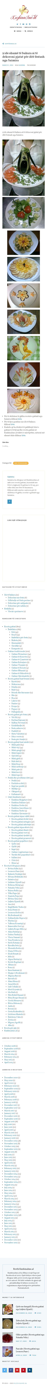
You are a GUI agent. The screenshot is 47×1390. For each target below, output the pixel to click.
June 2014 (8, 1190)
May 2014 (8, 1193)
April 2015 (8, 1163)
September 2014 (11, 1182)
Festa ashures (17, 728)
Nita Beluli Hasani (15, 995)
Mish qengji (16, 750)
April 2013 (8, 1062)
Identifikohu (16, 27)
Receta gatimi (10, 626)
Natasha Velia (13, 888)
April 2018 (8, 1094)
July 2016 (8, 1124)
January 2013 (9, 1237)
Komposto (15, 648)
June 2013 (8, 1223)
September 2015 (11, 1149)
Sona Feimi (12, 910)
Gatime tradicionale (16, 651)
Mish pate (15, 769)
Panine (14, 703)
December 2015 (10, 1141)
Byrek (14, 681)
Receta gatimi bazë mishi (18, 742)
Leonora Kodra (14, 912)
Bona (10, 967)
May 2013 (8, 1059)
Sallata (14, 857)
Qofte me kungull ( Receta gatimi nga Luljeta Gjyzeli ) (30, 1308)
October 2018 (9, 1046)
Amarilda (12, 984)
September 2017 (11, 1108)
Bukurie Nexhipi (15, 874)
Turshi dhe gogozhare (21, 855)
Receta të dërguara (12, 866)
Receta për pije (10, 1028)
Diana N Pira (13, 951)
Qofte (13, 844)
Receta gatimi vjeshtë (20, 835)
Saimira (22, 65)
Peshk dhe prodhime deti (19, 778)
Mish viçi (15, 747)
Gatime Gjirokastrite (20, 676)
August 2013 (9, 1218)
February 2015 (10, 1168)
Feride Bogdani (14, 962)
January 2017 (9, 1113)
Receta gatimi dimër (20, 830)
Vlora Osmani (14, 937)
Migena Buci (13, 976)
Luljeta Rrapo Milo (16, 929)
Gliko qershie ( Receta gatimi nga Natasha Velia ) (30, 1336)
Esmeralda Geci (14, 926)
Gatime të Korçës (18, 668)
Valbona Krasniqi (15, 923)
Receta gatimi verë (19, 833)
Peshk (14, 780)
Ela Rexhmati (13, 915)
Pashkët (14, 731)
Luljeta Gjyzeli (14, 901)
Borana (11, 1009)
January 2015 (9, 1171)
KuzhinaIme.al (10, 1031)
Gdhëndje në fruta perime (19, 600)
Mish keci (15, 772)
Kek (13, 632)
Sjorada (11, 978)
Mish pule (15, 745)
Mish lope (15, 775)
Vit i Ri (14, 717)
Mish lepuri (16, 753)
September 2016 (11, 1119)
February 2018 (10, 1099)
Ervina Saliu (13, 868)
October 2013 (9, 1212)
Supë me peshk (17, 786)
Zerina (11, 1020)
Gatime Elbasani (18, 670)
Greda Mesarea (14, 1000)
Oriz (13, 860)
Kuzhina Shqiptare (19, 800)
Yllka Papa (12, 893)
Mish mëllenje (17, 767)
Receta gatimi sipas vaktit (18, 816)
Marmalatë (16, 643)
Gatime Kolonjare (19, 662)
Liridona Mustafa (15, 1014)
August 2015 (9, 1152)
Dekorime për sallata (17, 606)
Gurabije (15, 646)
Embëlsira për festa (19, 637)
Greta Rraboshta (15, 1011)
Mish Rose (15, 764)
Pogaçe (14, 709)
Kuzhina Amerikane (20, 808)
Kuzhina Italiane (18, 802)
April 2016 (8, 1130)
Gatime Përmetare (19, 654)
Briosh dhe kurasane (20, 692)
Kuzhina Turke (17, 811)
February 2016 (10, 1135)
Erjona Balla (13, 890)
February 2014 (10, 1057)
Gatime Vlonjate (18, 665)
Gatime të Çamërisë (19, 659)
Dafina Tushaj (14, 934)
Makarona (15, 684)
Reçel (13, 635)
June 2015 (8, 1157)
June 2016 (8, 1127)
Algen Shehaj (13, 959)
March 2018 (9, 1097)
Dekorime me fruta (16, 597)
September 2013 (11, 1215)
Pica (13, 698)
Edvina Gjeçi (13, 899)
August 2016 (9, 1121)
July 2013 (8, 1220)
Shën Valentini (17, 734)
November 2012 (10, 1242)
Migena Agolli (14, 1022)
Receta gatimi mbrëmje (21, 824)
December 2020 (11, 1077)
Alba (10, 1025)
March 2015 (9, 1165)
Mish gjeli (15, 758)
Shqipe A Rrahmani (16, 973)
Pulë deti (15, 761)
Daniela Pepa (13, 896)
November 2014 (11, 1176)
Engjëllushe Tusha (16, 907)
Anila (10, 1006)
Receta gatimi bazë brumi (18, 679)
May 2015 (8, 1160)
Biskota (14, 640)
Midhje (14, 789)
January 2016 (9, 1138)
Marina (11, 921)
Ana (9, 904)
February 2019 (10, 1091)
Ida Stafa (11, 992)
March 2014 (9, 1054)
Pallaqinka (16, 712)
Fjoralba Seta (13, 945)
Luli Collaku (13, 987)
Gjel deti (15, 756)
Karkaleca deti (17, 783)
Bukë (13, 690)
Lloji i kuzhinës (14, 797)
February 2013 (10, 1234)
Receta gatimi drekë (20, 819)
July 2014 (8, 1187)
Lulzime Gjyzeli (14, 882)
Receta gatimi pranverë (21, 838)
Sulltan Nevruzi (18, 723)
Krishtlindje (16, 725)
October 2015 (9, 1146)
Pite (13, 695)
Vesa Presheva (14, 940)
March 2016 (9, 1132)
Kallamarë (15, 794)
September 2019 (11, 1088)
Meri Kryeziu (14, 989)
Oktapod (15, 791)
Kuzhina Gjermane (19, 813)
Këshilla (7, 608)
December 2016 (10, 1116)
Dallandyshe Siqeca (16, 918)
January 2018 (9, 1102)
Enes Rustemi (13, 970)
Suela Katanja (13, 943)
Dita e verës (16, 736)
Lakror (14, 701)
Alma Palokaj (13, 932)
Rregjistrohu (31, 27)
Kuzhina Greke (18, 805)
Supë (13, 849)
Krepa (14, 706)
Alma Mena (13, 981)
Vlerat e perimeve (15, 611)
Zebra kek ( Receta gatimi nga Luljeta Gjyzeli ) (28, 1322)
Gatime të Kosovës (19, 657)
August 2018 (9, 1051)
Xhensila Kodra (14, 948)
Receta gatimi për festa (17, 714)
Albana (11, 965)
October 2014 (9, 1179)
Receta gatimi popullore (18, 841)
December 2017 (10, 1105)
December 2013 (10, 1207)
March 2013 (9, 1231)
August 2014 (9, 1185)
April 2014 (8, 1196)
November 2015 (10, 1143)
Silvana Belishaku (15, 877)
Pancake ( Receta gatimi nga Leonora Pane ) (28, 1350)
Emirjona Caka (14, 1017)
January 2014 (9, 1204)
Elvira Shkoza (14, 1003)
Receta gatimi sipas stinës (19, 827)
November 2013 (10, 1209)
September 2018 (11, 1048)
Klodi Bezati (13, 954)
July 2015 (8, 1154)
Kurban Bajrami (18, 720)
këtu (20, 419)
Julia (10, 956)
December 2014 (10, 1174)
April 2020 (8, 1083)
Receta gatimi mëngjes (21, 822)
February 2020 (10, 1086)
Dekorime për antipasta (18, 603)
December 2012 (10, 1240)
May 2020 (8, 1080)
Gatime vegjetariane (20, 852)
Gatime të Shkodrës (19, 673)
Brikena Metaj (14, 885)
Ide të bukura (20, 463)
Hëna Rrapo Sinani (16, 998)
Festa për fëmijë (18, 739)
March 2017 (9, 1110)
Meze (13, 863)
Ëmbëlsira (12, 629)
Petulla (14, 687)
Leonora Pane (14, 871)
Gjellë (14, 846)
